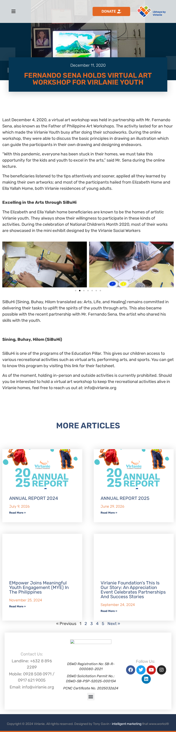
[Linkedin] (146, 679)
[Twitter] (141, 669)
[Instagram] (161, 669)
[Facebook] (130, 669)
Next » (113, 623)
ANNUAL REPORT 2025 (125, 498)
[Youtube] (151, 669)
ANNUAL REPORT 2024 (33, 498)
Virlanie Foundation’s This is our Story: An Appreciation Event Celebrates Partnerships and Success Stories (133, 589)
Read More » (17, 512)
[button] (7, 264)
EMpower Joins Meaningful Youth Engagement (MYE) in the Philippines (39, 587)
